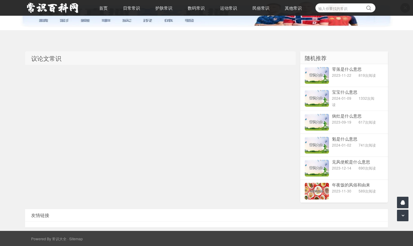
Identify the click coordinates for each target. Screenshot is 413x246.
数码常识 (196, 8)
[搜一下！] (368, 7)
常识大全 (59, 238)
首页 (103, 8)
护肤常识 (163, 8)
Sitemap (76, 238)
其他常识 (293, 8)
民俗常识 (260, 8)
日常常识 (131, 8)
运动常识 (228, 8)
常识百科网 (55, 8)
